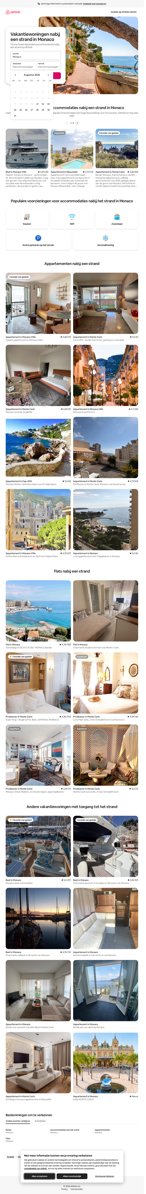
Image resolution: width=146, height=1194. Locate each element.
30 (48, 110)
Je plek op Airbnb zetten (123, 11)
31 (15, 115)
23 (48, 104)
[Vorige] (66, 123)
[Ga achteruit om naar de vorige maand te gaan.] (15, 75)
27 (32, 110)
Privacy (64, 1189)
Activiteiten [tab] (40, 1121)
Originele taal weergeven (94, 3)
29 (43, 110)
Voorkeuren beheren (104, 1176)
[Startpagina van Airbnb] (13, 11)
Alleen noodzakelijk (72, 1176)
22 (43, 104)
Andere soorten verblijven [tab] (18, 1121)
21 (37, 104)
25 (21, 110)
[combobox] (36, 57)
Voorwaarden (76, 1189)
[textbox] (23, 67)
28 (37, 110)
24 (15, 110)
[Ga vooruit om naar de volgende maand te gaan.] (48, 75)
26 (26, 110)
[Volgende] (77, 123)
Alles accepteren (39, 1176)
